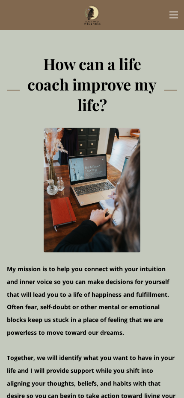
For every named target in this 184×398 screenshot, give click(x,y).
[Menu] (173, 15)
